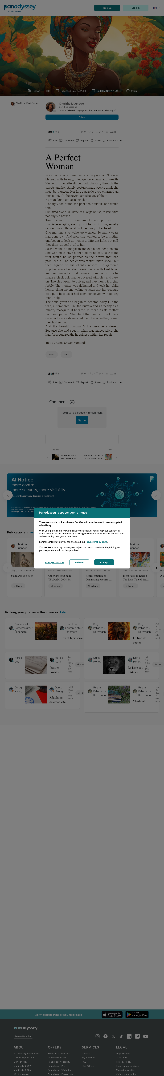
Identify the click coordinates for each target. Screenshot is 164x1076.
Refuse (79, 562)
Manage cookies (54, 562)
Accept (104, 562)
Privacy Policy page (96, 541)
